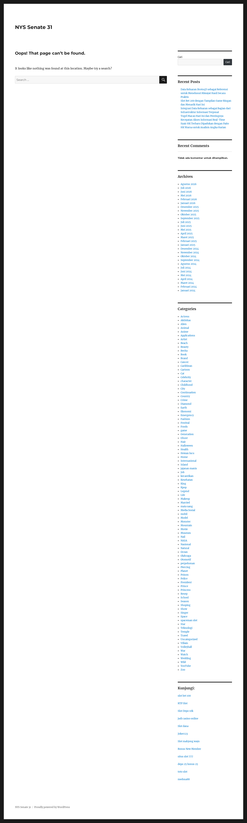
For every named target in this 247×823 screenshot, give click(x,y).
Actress (185, 316)
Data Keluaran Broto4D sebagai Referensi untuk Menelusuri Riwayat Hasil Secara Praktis (204, 93)
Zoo (183, 669)
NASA (184, 540)
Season (185, 601)
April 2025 (187, 233)
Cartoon (185, 369)
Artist (184, 339)
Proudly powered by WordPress (52, 807)
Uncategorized (189, 639)
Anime (184, 331)
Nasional (186, 544)
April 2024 (187, 279)
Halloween (187, 445)
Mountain (186, 525)
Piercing (185, 567)
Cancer (185, 362)
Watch (184, 654)
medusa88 (184, 779)
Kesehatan (187, 479)
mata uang (187, 506)
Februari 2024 (189, 286)
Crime (184, 400)
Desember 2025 (190, 207)
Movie (184, 529)
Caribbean (186, 365)
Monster (186, 521)
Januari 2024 (188, 290)
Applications (188, 335)
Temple (185, 631)
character (186, 381)
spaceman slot (189, 620)
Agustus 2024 (188, 263)
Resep (184, 593)
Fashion (185, 419)
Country (185, 396)
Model (184, 517)
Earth (184, 407)
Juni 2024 (186, 271)
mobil (184, 514)
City (183, 388)
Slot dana (183, 726)
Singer (184, 612)
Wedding (186, 658)
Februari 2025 (189, 241)
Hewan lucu (187, 453)
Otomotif (186, 559)
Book (184, 354)
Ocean (184, 552)
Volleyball (186, 646)
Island (184, 464)
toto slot (182, 771)
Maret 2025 (187, 237)
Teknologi (186, 628)
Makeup (185, 498)
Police (184, 578)
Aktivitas (186, 320)
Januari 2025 (188, 244)
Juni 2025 (186, 225)
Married (185, 502)
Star (183, 624)
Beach (184, 343)
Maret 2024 (187, 282)
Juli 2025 (186, 222)
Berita (184, 350)
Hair (183, 441)
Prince (184, 586)
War (183, 650)
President (186, 582)
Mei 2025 (186, 229)
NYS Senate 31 (33, 27)
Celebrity (186, 377)
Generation (187, 434)
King (183, 483)
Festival (185, 422)
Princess (186, 590)
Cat (182, 373)
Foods (184, 426)
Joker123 (183, 733)
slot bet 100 (184, 695)
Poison (185, 574)
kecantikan (187, 476)
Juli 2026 (186, 188)
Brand (184, 358)
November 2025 (190, 210)
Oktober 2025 (188, 214)
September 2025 (190, 218)
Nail (183, 536)
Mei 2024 (186, 275)
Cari (180, 57)
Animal (185, 327)
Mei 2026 (186, 195)
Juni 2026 (186, 191)
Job (182, 472)
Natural (185, 548)
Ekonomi (186, 411)
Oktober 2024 (188, 256)
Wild (183, 662)
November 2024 (190, 252)
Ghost (184, 438)
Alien (184, 324)
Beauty (184, 346)
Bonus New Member (189, 748)
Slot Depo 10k (185, 711)
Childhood (187, 384)
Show (184, 609)
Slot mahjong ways (189, 741)
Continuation (188, 392)
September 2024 (190, 260)
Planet (184, 571)
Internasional (188, 460)
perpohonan (188, 563)
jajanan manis (189, 468)
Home (184, 457)
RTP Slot (183, 703)
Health (184, 449)
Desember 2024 (190, 248)
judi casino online (188, 718)
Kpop (184, 487)
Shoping (185, 605)
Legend (185, 491)
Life (183, 495)
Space (184, 616)
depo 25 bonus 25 (188, 764)
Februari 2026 (189, 199)
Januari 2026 (188, 203)
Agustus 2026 (189, 184)
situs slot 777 (185, 756)
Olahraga (186, 555)
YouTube (186, 665)
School (185, 597)
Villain (184, 643)
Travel (184, 635)
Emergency (187, 415)
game (184, 430)
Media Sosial (188, 510)
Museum (186, 533)
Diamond (186, 403)
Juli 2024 (186, 267)
